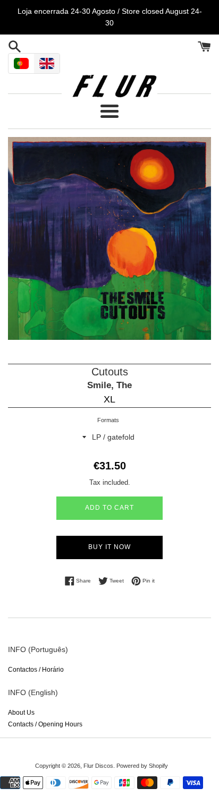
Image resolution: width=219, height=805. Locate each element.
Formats (108, 420)
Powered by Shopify (142, 766)
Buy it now (109, 547)
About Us (21, 712)
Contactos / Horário (36, 669)
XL (109, 399)
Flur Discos (98, 766)
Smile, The (109, 385)
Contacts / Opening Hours (45, 724)
